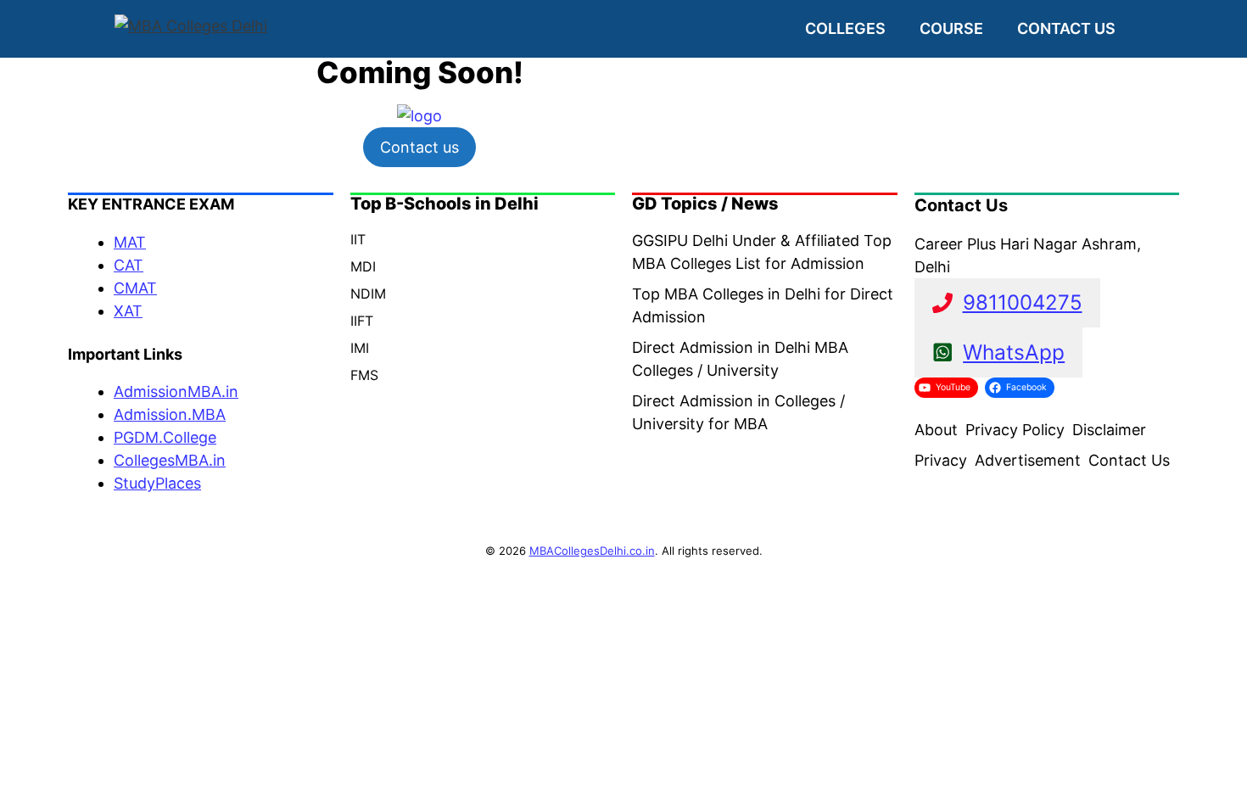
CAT (128, 265)
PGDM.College (165, 437)
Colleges (845, 28)
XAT (128, 311)
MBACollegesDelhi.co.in (592, 550)
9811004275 (1022, 302)
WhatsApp (1014, 352)
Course (951, 28)
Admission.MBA (170, 414)
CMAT (135, 288)
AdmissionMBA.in (176, 391)
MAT (130, 242)
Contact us (1066, 28)
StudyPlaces (157, 483)
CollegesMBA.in (170, 460)
